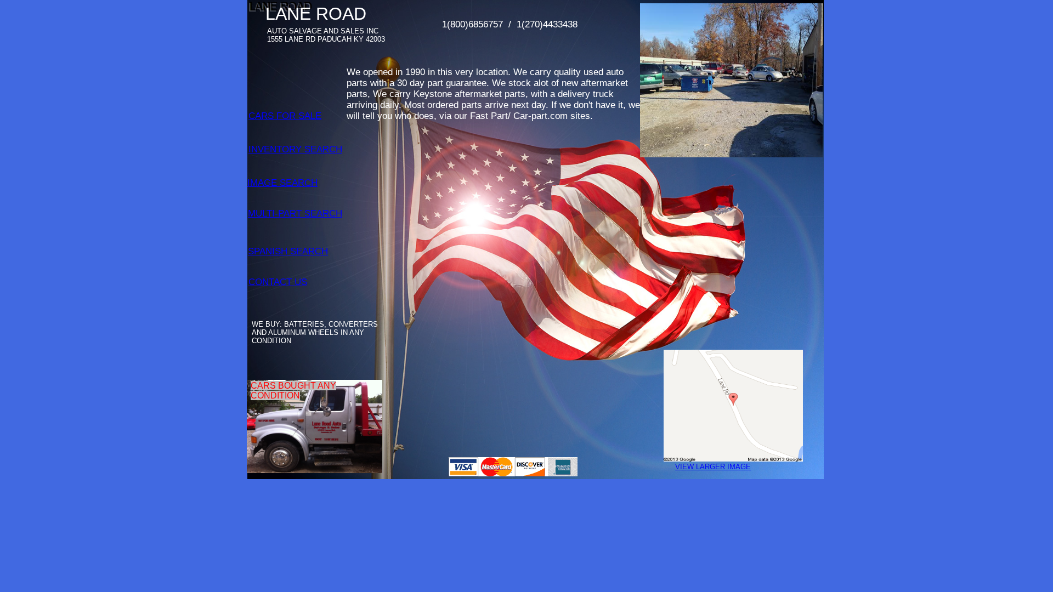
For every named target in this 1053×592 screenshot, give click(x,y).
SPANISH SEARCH (288, 251)
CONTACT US (277, 282)
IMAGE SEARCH (282, 183)
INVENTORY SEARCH (295, 149)
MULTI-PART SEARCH (295, 213)
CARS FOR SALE (284, 116)
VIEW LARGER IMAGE (713, 467)
